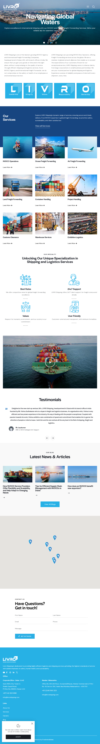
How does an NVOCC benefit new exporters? (80, 487)
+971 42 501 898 (10, 693)
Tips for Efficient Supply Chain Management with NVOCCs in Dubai (48, 488)
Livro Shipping (8, 666)
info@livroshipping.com (11, 697)
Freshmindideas (48, 740)
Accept (18, 737)
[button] (50, 362)
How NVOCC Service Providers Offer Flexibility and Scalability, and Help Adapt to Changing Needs (16, 489)
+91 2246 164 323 (49, 690)
